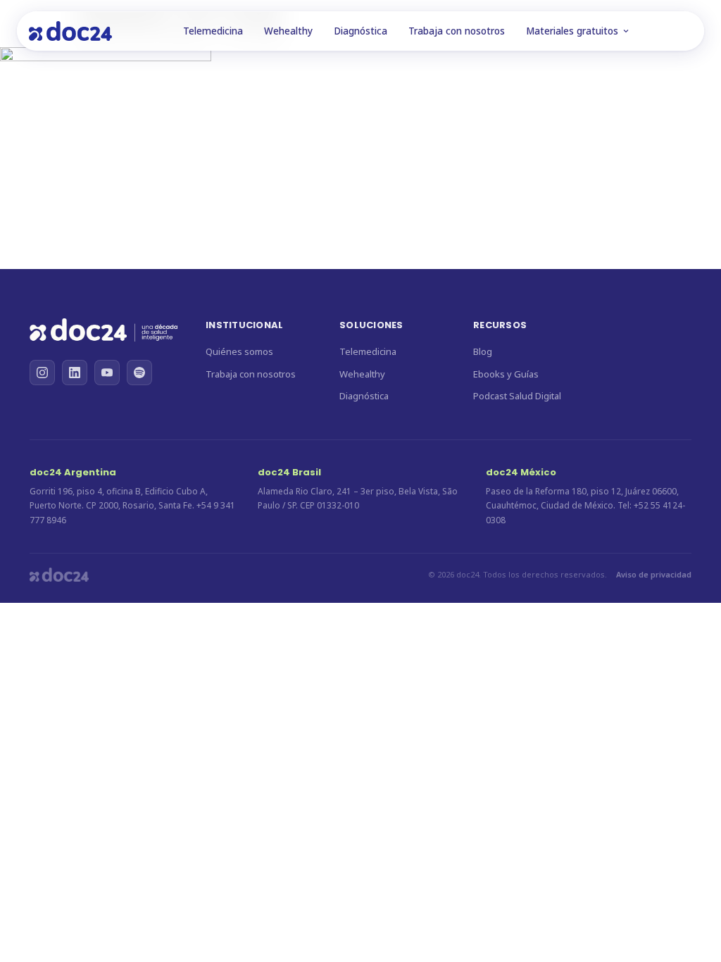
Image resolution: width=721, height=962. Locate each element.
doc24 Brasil (289, 472)
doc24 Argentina (73, 472)
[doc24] (103, 332)
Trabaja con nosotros (456, 31)
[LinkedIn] (74, 372)
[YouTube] (107, 372)
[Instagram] (42, 372)
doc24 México (521, 472)
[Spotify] (139, 372)
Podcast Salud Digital (517, 395)
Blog (482, 351)
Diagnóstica (360, 31)
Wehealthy (288, 31)
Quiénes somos (239, 351)
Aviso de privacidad (653, 574)
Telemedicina (213, 31)
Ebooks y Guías (506, 374)
